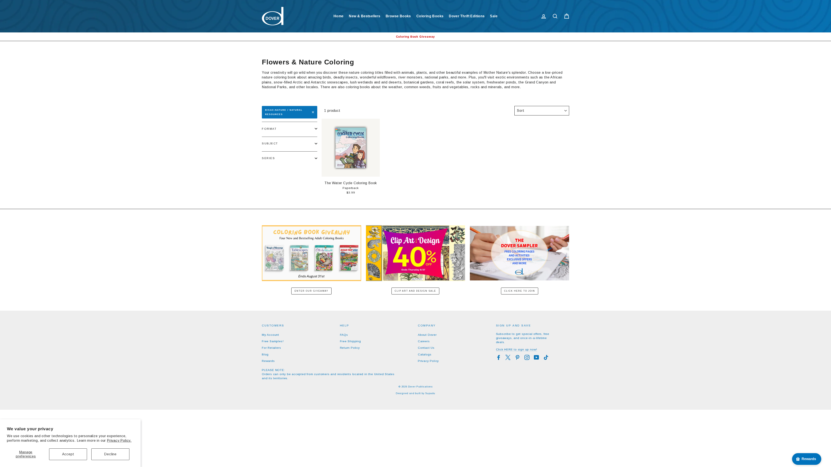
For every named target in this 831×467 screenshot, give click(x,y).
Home (338, 16)
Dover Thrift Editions (467, 16)
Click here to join (519, 291)
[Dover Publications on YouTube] (536, 357)
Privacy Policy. (119, 440)
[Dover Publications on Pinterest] (517, 357)
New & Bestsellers (364, 16)
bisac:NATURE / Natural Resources (284, 112)
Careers (424, 341)
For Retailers (271, 347)
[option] (415, 37)
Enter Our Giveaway (311, 291)
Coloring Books (430, 16)
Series (268, 158)
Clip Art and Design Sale (415, 291)
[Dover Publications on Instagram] (527, 357)
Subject (270, 143)
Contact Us (426, 347)
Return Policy (350, 347)
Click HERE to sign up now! (516, 349)
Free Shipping (350, 341)
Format (269, 128)
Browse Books (398, 16)
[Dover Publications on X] (508, 357)
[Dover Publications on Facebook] (498, 357)
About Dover (427, 334)
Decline (110, 454)
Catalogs (424, 354)
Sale (494, 16)
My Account (270, 334)
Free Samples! (272, 341)
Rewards (268, 361)
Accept (68, 454)
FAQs (344, 334)
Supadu (430, 393)
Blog (265, 354)
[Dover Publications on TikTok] (546, 357)
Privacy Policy (428, 361)
